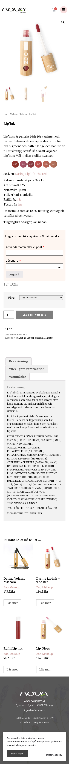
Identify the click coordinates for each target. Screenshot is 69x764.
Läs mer (12, 603)
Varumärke (17, 377)
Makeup (14, 114)
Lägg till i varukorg (34, 315)
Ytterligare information (27, 369)
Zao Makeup (12, 587)
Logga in (14, 274)
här (18, 199)
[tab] (18, 361)
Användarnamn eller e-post (25, 247)
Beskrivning (18, 361)
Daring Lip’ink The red (31, 174)
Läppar (23, 114)
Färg (11, 297)
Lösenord (13, 260)
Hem (6, 114)
